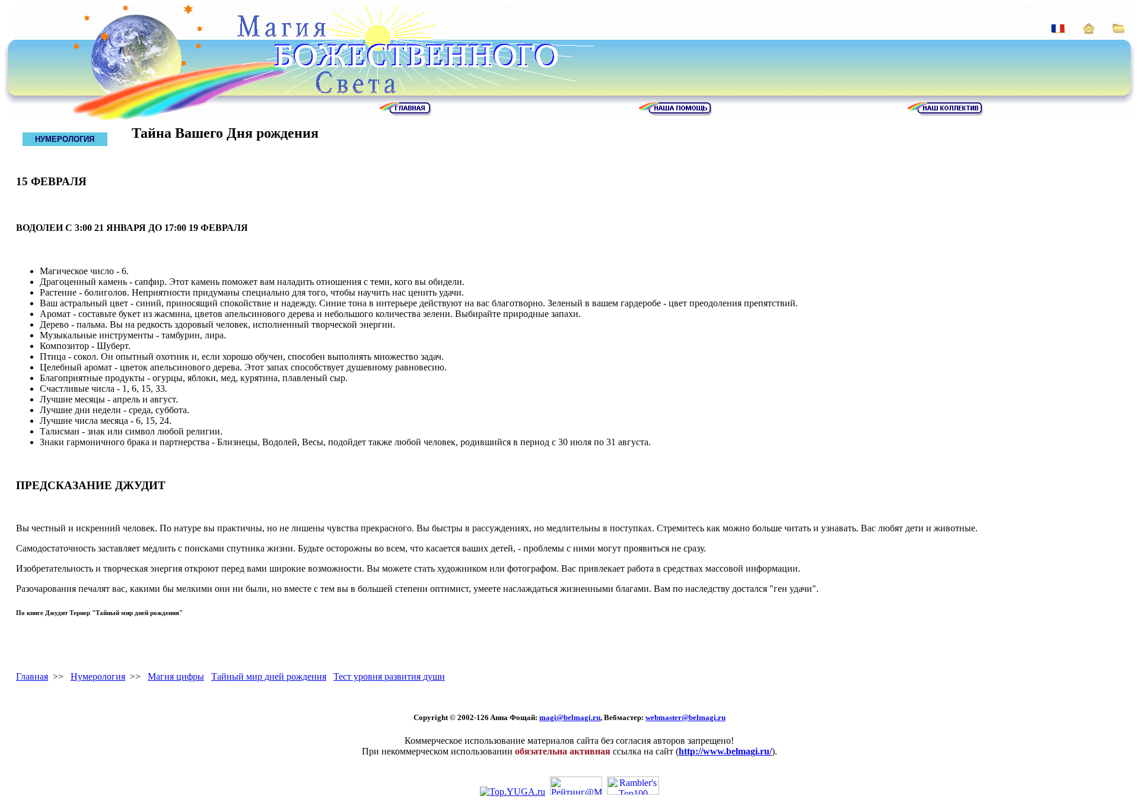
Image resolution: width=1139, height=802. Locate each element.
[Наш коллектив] (945, 112)
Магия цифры (176, 676)
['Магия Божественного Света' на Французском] (1058, 30)
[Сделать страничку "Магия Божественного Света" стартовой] (1089, 31)
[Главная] (405, 112)
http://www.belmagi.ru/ (725, 751)
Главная (32, 676)
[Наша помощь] (675, 112)
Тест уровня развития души (389, 676)
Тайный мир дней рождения (268, 676)
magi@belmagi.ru (569, 717)
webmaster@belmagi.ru (685, 717)
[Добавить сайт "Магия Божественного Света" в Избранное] (1118, 30)
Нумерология (98, 676)
